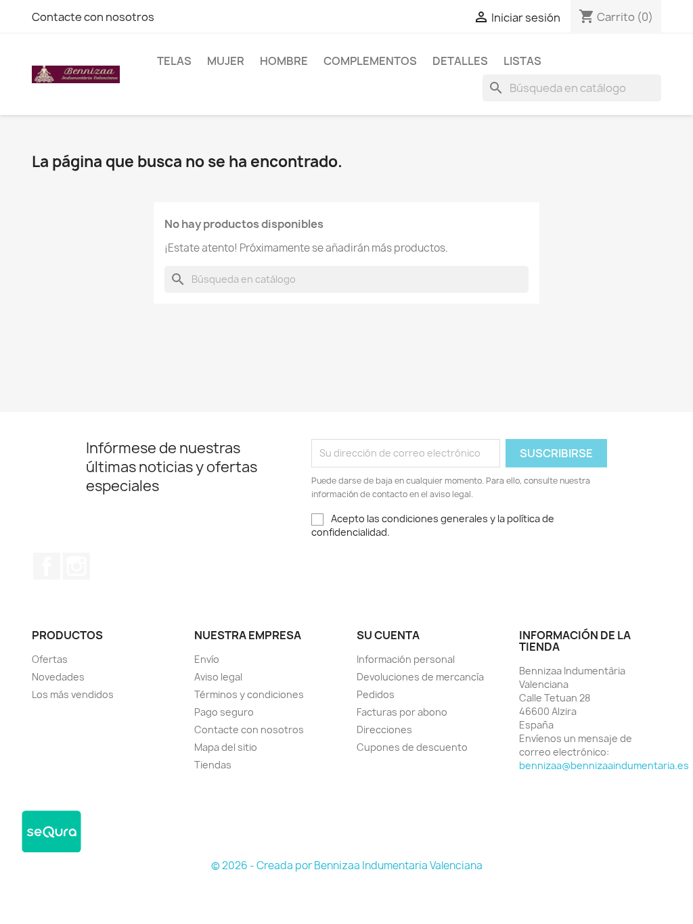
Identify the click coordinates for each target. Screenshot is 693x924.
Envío (206, 659)
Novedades (58, 676)
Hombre (284, 60)
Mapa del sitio (225, 747)
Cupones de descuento (412, 747)
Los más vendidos (73, 694)
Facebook (46, 566)
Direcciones (384, 729)
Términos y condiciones (249, 694)
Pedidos (376, 694)
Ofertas (50, 659)
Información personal (406, 659)
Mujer (225, 60)
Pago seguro (224, 712)
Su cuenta (388, 635)
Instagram (76, 566)
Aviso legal (218, 676)
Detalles (460, 60)
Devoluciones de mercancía (420, 676)
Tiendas (212, 764)
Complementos (370, 60)
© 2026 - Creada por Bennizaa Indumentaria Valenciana (347, 865)
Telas (174, 60)
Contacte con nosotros (93, 16)
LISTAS (522, 60)
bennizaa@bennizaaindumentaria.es (604, 765)
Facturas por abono (402, 712)
